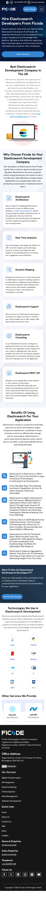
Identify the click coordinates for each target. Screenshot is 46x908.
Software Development (11, 801)
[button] (30, 9)
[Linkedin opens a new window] (18, 874)
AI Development (8, 791)
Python (34, 645)
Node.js (33, 659)
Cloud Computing (9, 787)
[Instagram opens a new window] (25, 874)
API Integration (8, 782)
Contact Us (6, 821)
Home (4, 812)
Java (12, 645)
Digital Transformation (11, 778)
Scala (12, 659)
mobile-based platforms (23, 211)
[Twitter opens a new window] (11, 874)
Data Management (10, 796)
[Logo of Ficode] (9, 9)
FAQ (3, 826)
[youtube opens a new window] (39, 874)
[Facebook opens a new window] (4, 874)
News (4, 831)
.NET (12, 687)
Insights (5, 835)
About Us (6, 817)
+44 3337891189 (20, 2)
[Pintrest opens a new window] (32, 874)
